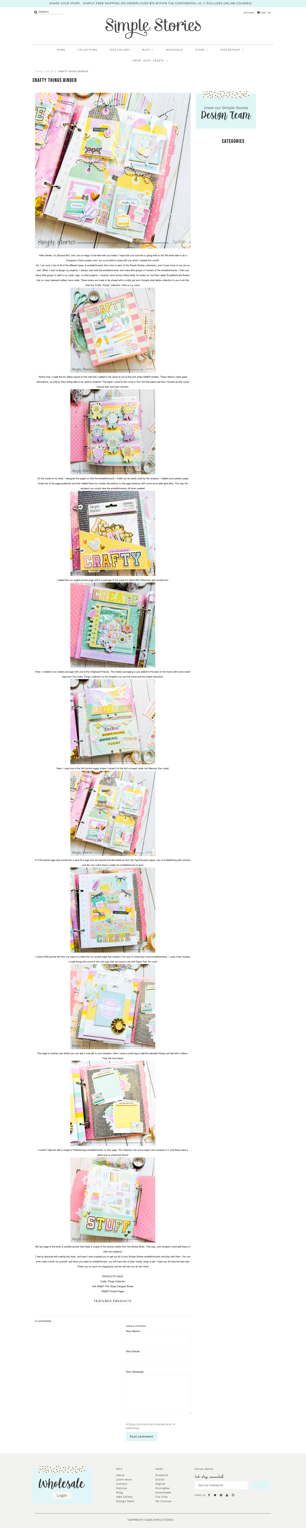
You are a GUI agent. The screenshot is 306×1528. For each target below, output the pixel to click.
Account (249, 13)
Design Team (125, 1501)
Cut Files (161, 1496)
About (120, 1475)
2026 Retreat (230, 49)
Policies (121, 1488)
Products (161, 1475)
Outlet (160, 1479)
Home (61, 49)
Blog (146, 49)
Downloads (163, 1492)
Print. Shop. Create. (149, 60)
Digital (160, 1483)
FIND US (200, 1495)
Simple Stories (163, 1519)
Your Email (133, 1351)
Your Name (133, 1331)
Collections (87, 49)
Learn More (124, 1479)
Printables (162, 1488)
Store (200, 49)
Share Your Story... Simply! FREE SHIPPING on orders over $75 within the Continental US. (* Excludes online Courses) (150, 3)
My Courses (163, 1501)
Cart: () (265, 13)
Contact (121, 1483)
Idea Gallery (120, 49)
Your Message (135, 1371)
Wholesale (174, 49)
